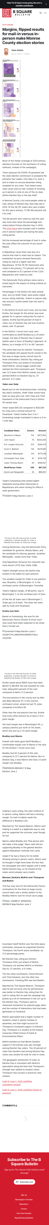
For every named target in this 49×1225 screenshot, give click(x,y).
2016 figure (12, 228)
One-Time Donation (24, 1213)
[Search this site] (40, 13)
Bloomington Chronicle (23, 1200)
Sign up (24, 1195)
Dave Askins (17, 50)
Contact (24, 1209)
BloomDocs (24, 1204)
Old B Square (7, 25)
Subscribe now (26, 1182)
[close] (46, 4)
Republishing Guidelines (24, 1218)
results (16, 1084)
